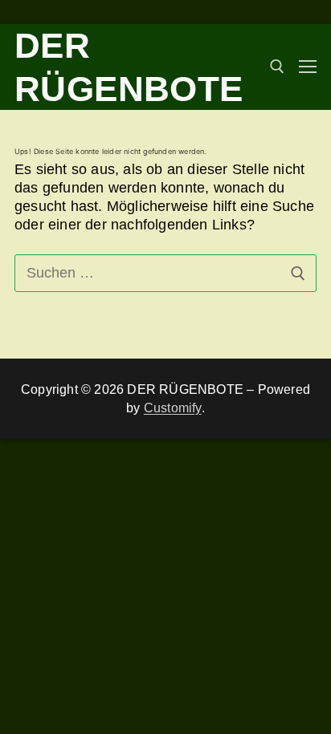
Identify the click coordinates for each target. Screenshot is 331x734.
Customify (173, 408)
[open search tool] (277, 66)
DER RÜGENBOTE (128, 67)
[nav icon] (308, 67)
